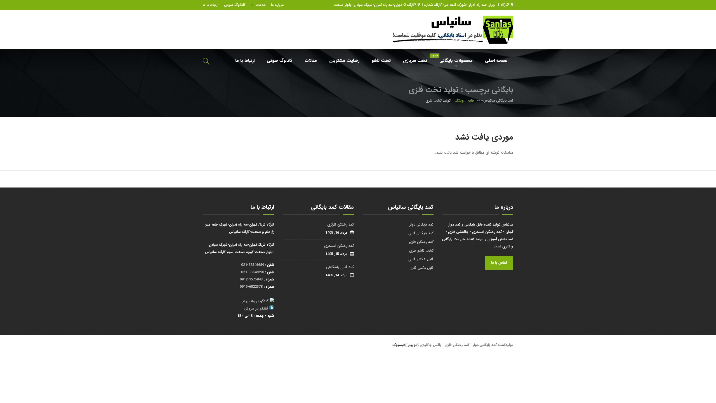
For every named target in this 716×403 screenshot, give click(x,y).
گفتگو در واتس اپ (254, 301)
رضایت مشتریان (344, 60)
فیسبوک (398, 345)
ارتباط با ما (210, 5)
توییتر (412, 345)
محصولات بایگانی (453, 58)
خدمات (261, 5)
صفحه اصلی (496, 60)
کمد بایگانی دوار (421, 225)
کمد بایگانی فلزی (421, 233)
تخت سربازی (415, 60)
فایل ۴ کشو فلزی (421, 259)
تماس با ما (499, 263)
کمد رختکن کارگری (340, 225)
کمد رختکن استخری (339, 246)
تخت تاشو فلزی (421, 251)
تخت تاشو (381, 60)
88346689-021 (252, 265)
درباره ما (277, 5)
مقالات (311, 60)
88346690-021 (252, 272)
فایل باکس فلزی (421, 268)
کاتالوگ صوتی (234, 5)
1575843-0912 (251, 279)
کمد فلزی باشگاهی (340, 267)
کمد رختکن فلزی (421, 242)
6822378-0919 (251, 287)
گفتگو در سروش (256, 308)
